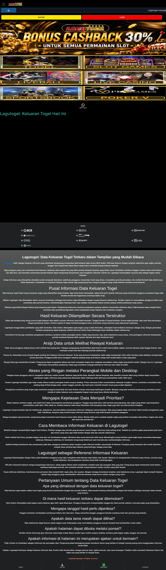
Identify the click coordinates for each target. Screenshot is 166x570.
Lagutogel (9, 263)
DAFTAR (41, 17)
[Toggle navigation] (3, 4)
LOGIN (122, 17)
